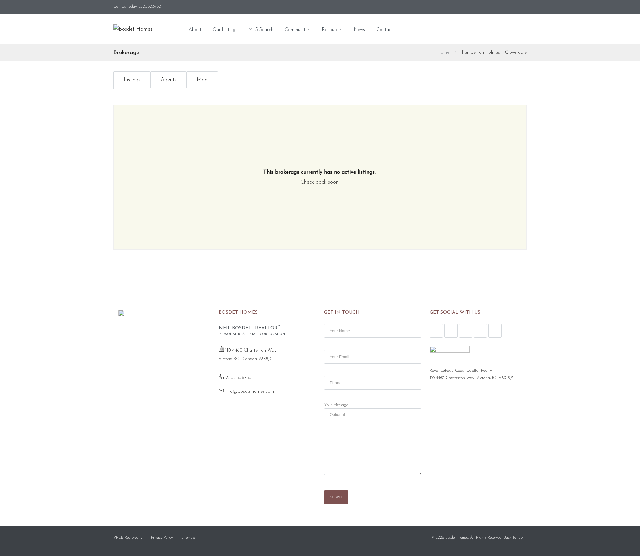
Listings (132, 80)
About (195, 29)
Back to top (513, 538)
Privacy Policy (162, 538)
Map (202, 80)
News (359, 29)
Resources (332, 29)
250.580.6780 (238, 377)
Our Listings (225, 29)
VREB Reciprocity (127, 538)
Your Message (336, 405)
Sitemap (188, 538)
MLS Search (261, 29)
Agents (168, 80)
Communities (298, 29)
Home (443, 52)
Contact (384, 29)
